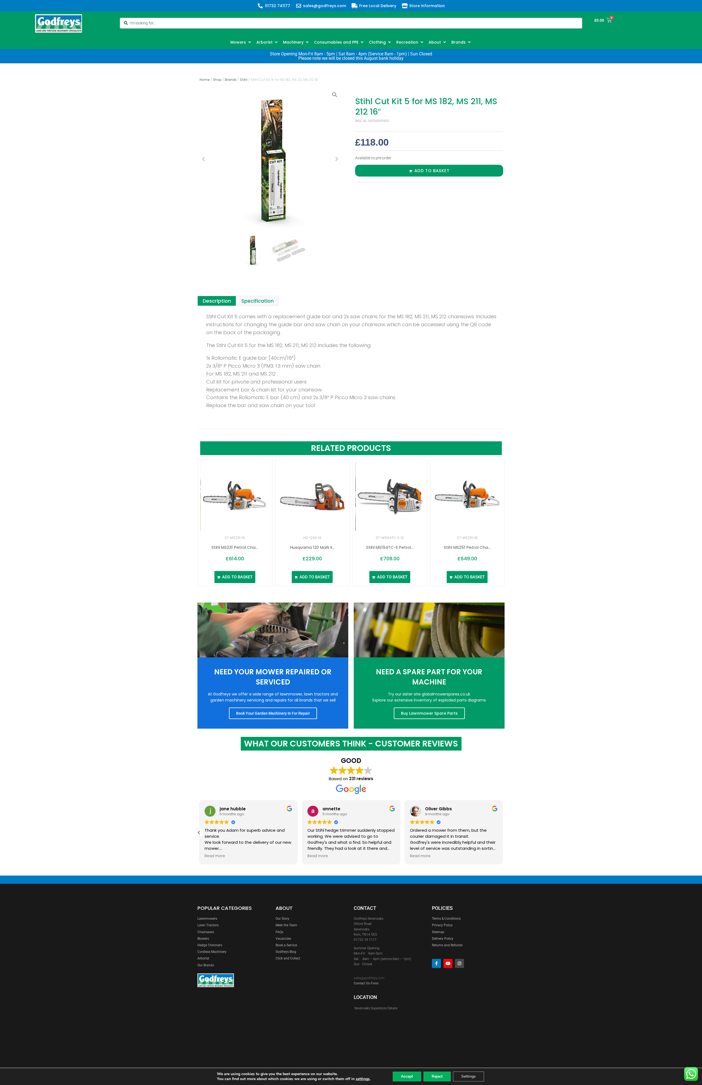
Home (205, 79)
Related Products (351, 448)
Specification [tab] (257, 300)
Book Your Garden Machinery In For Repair (273, 713)
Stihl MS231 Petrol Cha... (234, 547)
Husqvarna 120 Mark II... (312, 547)
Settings (468, 1076)
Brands (231, 79)
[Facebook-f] (436, 963)
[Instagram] (459, 963)
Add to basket (431, 171)
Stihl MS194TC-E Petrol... (390, 547)
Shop (217, 79)
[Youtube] (447, 963)
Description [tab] (217, 300)
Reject (437, 1076)
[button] (241, 42)
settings (363, 1079)
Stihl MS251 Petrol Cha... (467, 547)
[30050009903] (270, 159)
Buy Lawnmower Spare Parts (429, 713)
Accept (407, 1076)
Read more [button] (215, 856)
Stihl (243, 79)
